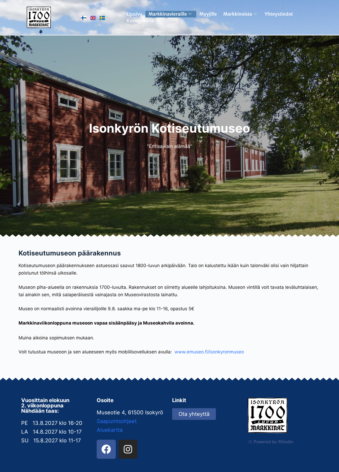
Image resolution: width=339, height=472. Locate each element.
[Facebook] (106, 449)
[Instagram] (127, 449)
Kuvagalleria (140, 21)
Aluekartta (110, 430)
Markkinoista (237, 14)
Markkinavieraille (168, 14)
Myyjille (208, 14)
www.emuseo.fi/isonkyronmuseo (209, 351)
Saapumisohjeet (117, 421)
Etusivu (134, 14)
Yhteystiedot (279, 14)
